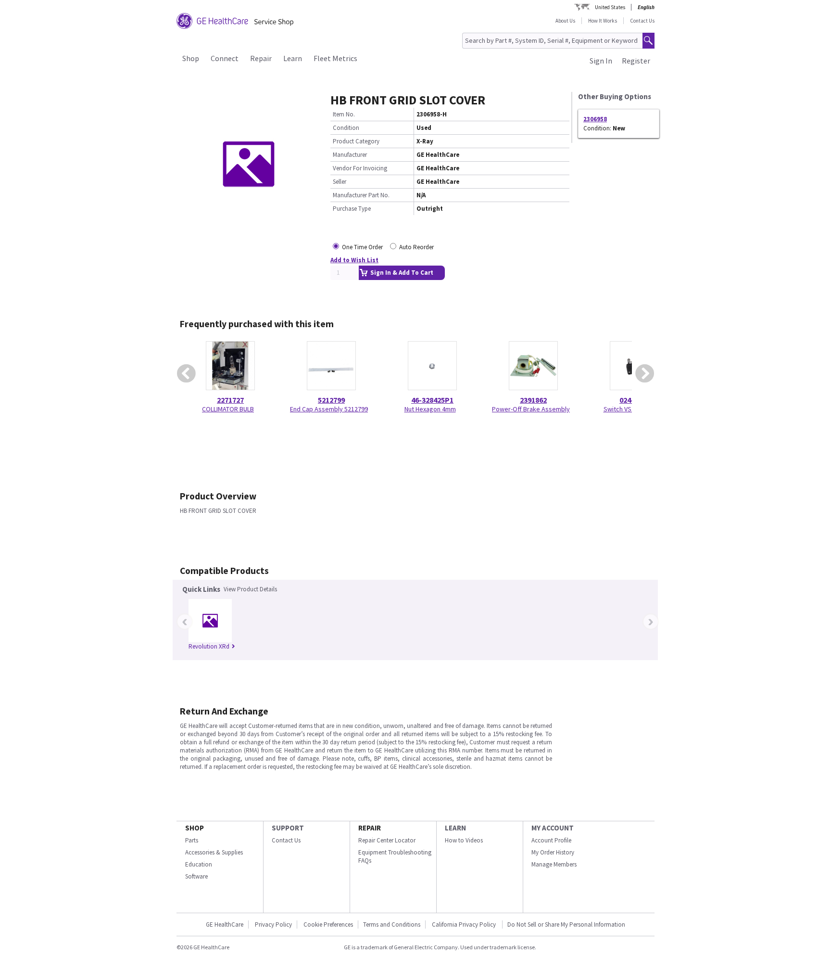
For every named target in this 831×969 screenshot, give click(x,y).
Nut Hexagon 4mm (430, 409)
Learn (292, 58)
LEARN (455, 827)
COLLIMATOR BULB (228, 409)
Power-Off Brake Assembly (531, 409)
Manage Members (554, 864)
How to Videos (464, 840)
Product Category (356, 141)
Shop (190, 58)
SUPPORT (288, 827)
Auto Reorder (416, 247)
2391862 (533, 400)
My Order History (552, 852)
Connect (225, 58)
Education (198, 864)
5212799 (331, 400)
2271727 (230, 400)
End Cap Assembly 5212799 (329, 409)
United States (610, 7)
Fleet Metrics (335, 58)
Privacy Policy (273, 924)
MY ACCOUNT (552, 827)
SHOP (194, 827)
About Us (565, 20)
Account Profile (551, 840)
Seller (339, 182)
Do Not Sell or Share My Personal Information (566, 924)
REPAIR (369, 827)
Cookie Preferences (328, 924)
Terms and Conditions (391, 924)
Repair (261, 58)
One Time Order (362, 247)
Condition (346, 128)
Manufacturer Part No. (361, 195)
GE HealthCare (224, 924)
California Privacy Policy (464, 924)
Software (196, 876)
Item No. (344, 114)
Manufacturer (350, 155)
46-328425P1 (432, 400)
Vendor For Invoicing (360, 168)
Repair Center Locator (387, 840)
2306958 (595, 119)
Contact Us (642, 20)
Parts (191, 840)
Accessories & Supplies (214, 852)
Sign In (601, 60)
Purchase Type (352, 208)
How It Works (602, 20)
